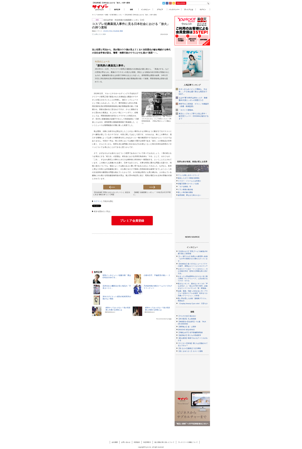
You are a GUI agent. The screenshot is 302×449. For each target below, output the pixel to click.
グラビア (160, 9)
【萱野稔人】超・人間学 (187, 327)
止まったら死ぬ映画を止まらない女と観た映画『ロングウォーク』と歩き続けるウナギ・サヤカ (193, 278)
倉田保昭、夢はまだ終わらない (189, 195)
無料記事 (117, 9)
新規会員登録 (181, 3)
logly (170, 319)
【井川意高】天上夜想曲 (187, 319)
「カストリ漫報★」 (187, 110)
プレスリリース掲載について (188, 442)
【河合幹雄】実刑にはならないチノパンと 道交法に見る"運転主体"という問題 (111, 193)
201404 (105, 31)
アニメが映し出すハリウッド (188, 175)
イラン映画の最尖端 (185, 189)
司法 (110, 31)
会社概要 (115, 442)
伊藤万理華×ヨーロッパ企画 (188, 184)
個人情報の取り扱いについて (164, 442)
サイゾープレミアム (100, 7)
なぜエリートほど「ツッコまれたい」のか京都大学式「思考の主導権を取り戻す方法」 (193, 271)
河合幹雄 (116, 31)
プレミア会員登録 (132, 220)
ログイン (97, 201)
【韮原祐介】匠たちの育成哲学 (189, 335)
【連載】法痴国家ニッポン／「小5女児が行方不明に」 (152, 193)
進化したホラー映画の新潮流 (188, 178)
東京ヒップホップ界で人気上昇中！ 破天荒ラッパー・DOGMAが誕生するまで (194, 116)
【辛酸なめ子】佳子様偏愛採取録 (190, 332)
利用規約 (137, 442)
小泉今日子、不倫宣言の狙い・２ (157, 275)
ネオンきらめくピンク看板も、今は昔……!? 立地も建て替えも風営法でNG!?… (193, 91)
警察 (121, 31)
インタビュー (145, 9)
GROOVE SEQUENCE (186, 330)
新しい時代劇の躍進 (185, 192)
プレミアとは (188, 9)
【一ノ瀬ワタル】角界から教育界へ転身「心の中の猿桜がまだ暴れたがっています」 (193, 258)
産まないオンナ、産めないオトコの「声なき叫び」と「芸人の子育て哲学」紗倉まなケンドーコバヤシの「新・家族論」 (193, 286)
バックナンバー (174, 9)
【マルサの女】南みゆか (187, 316)
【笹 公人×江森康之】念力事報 (189, 348)
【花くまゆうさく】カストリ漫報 (190, 351)
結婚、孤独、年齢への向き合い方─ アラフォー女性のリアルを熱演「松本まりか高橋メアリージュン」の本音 (193, 293)
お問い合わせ (125, 442)
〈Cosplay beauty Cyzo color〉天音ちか (193, 303)
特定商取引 (147, 442)
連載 (131, 9)
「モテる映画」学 (184, 186)
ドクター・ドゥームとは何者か (189, 181)
